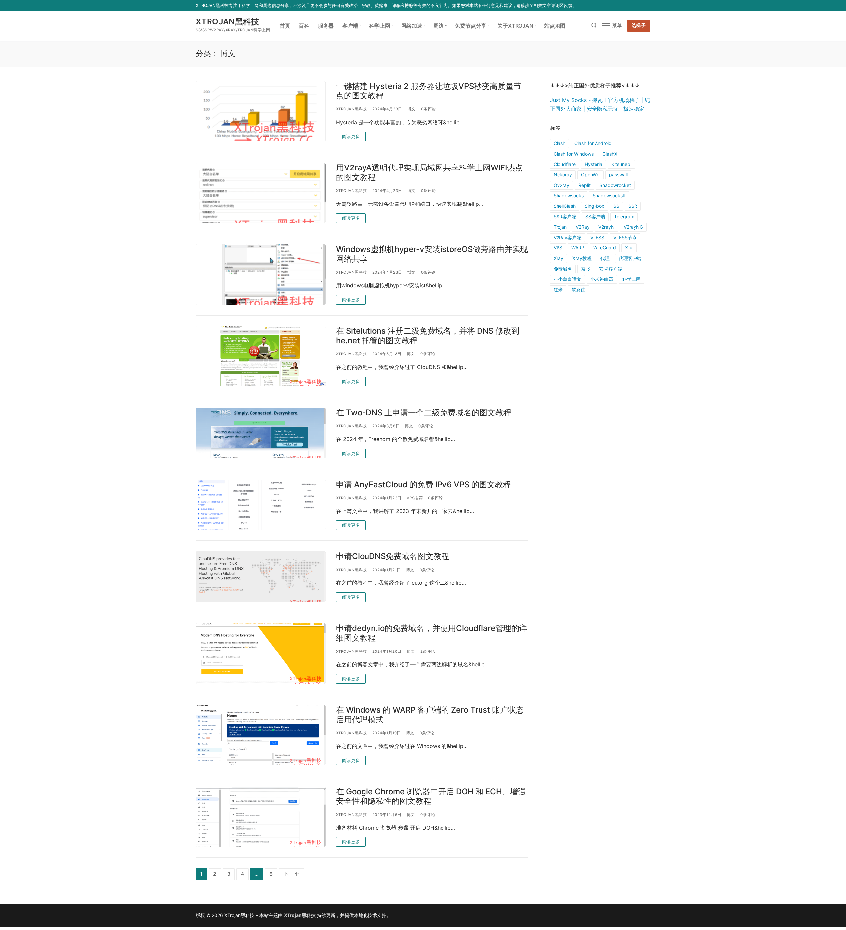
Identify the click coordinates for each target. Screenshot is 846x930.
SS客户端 (595, 216)
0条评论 (428, 109)
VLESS (597, 237)
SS (616, 206)
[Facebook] (607, 5)
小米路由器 (601, 279)
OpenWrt (590, 174)
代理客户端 (630, 258)
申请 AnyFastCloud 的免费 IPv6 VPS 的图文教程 (423, 484)
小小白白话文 (567, 279)
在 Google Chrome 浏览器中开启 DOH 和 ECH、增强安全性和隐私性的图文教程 (431, 796)
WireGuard (604, 247)
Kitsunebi (621, 164)
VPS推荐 (415, 498)
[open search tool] (594, 26)
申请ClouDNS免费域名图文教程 (392, 556)
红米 (558, 289)
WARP (577, 247)
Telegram (624, 216)
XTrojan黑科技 (227, 21)
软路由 (579, 289)
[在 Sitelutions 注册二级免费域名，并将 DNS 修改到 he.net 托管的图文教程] (261, 356)
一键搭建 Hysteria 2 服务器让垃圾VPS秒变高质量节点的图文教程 (428, 90)
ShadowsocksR (609, 195)
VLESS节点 (625, 237)
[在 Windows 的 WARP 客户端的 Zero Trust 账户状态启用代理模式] (261, 735)
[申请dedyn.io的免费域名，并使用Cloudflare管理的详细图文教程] (261, 653)
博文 (411, 109)
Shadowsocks (569, 195)
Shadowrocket (615, 185)
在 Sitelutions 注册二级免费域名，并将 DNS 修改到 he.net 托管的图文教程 (427, 335)
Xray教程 (582, 258)
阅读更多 (351, 136)
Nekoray (563, 174)
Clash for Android (593, 143)
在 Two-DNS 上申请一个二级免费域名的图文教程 (423, 412)
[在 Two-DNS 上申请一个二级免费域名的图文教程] (261, 433)
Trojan (560, 227)
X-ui (629, 247)
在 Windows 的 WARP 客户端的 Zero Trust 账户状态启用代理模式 (430, 714)
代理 (605, 258)
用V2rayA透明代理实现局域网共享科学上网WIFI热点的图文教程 (429, 172)
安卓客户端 (610, 269)
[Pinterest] (646, 5)
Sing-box (594, 206)
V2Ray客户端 (567, 237)
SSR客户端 (565, 216)
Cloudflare (565, 164)
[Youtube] (627, 5)
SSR (632, 206)
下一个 (291, 874)
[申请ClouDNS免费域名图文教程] (261, 576)
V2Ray (583, 227)
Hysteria (593, 164)
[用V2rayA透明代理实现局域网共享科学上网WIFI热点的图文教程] (261, 193)
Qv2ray (561, 185)
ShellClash (565, 206)
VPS (558, 247)
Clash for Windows (574, 154)
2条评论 (427, 651)
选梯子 (639, 25)
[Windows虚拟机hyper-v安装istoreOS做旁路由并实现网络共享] (261, 274)
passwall (618, 174)
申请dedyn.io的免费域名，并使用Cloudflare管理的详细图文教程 (431, 633)
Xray (558, 258)
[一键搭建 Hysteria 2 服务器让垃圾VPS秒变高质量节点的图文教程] (261, 111)
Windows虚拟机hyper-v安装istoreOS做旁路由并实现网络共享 (432, 254)
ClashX (609, 154)
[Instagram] (636, 5)
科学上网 (631, 279)
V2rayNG (633, 227)
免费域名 (563, 269)
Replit (584, 185)
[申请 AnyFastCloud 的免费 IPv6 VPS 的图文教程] (261, 505)
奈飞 (585, 269)
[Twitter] (617, 5)
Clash (559, 143)
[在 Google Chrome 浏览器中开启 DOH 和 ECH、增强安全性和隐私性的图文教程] (261, 817)
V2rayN (606, 227)
